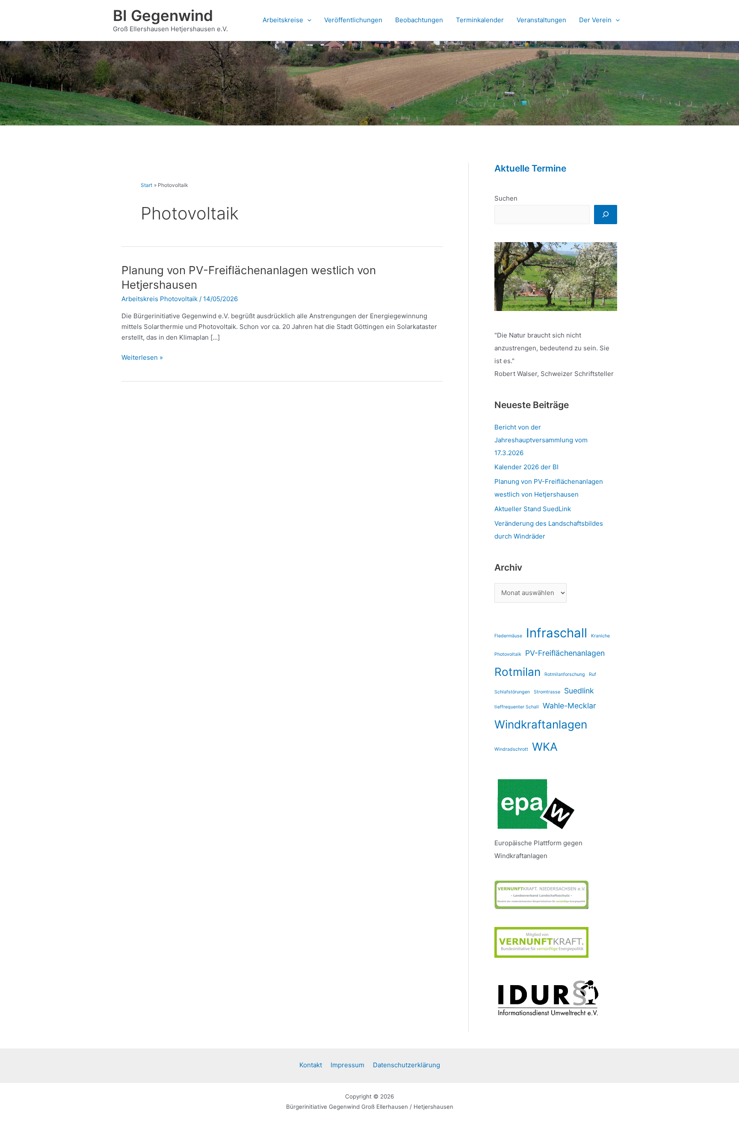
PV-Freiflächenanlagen (565, 652)
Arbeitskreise (283, 20)
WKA (545, 746)
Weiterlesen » (142, 356)
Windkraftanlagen (540, 724)
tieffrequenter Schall (516, 707)
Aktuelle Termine (530, 168)
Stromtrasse (547, 692)
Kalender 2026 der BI (526, 467)
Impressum (347, 1065)
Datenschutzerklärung (406, 1065)
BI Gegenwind (163, 15)
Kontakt (310, 1065)
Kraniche (600, 636)
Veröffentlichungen (353, 20)
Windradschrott (511, 749)
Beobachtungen (419, 20)
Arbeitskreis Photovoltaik (159, 299)
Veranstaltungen (541, 20)
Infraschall (556, 632)
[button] (307, 20)
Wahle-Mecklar (569, 705)
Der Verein (595, 20)
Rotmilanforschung (564, 674)
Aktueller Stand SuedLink (532, 509)
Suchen (505, 198)
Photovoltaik (507, 654)
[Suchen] (605, 214)
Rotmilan (517, 671)
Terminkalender (480, 20)
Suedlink (579, 690)
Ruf (592, 674)
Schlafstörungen (512, 692)
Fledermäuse (508, 636)
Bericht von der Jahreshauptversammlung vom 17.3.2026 (541, 440)
